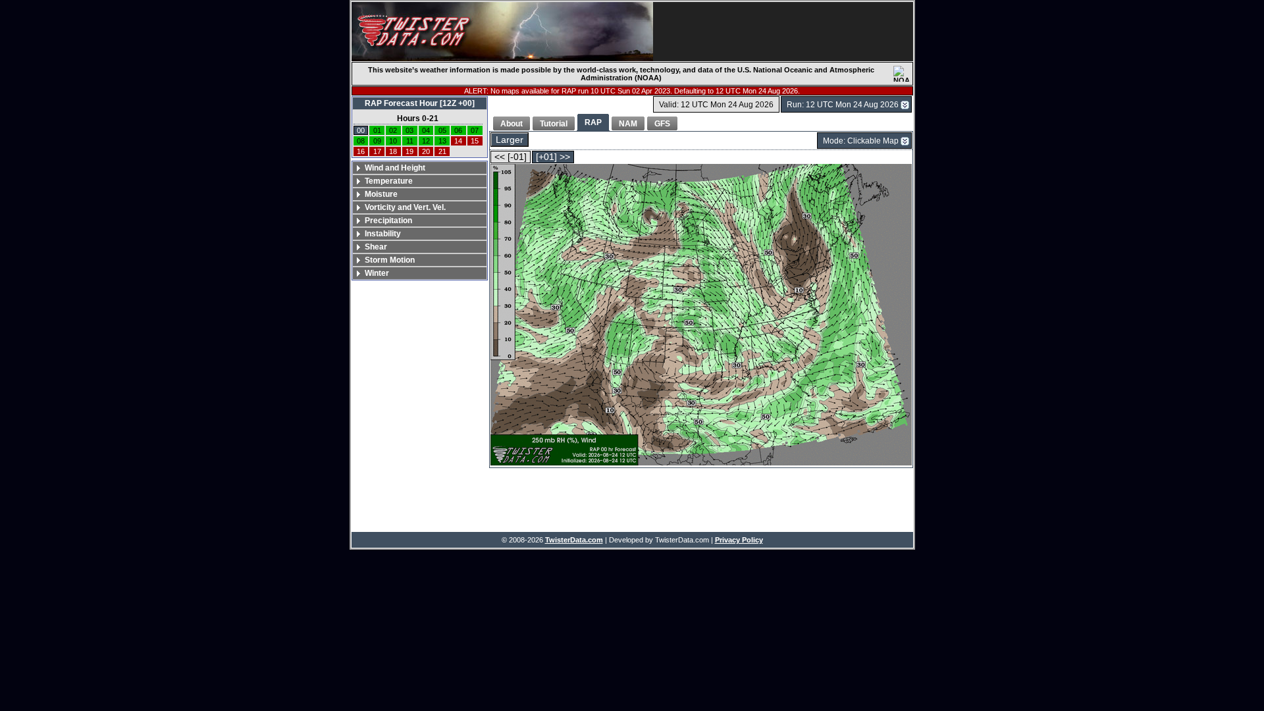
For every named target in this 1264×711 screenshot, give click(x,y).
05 (442, 130)
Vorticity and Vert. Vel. (405, 207)
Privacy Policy (739, 540)
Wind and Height (395, 167)
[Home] (502, 31)
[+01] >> (553, 157)
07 (475, 130)
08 (361, 141)
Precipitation (388, 220)
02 (393, 130)
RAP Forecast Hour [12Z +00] (420, 103)
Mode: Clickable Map (861, 140)
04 (426, 130)
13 (442, 141)
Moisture (381, 194)
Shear (376, 246)
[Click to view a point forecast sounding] (701, 315)
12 (426, 141)
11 (409, 141)
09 (377, 141)
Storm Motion (390, 260)
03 (409, 130)
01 (377, 130)
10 (393, 141)
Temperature (389, 181)
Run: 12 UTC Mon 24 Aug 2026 (843, 104)
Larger (509, 140)
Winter (377, 273)
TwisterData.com (574, 540)
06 (458, 130)
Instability (383, 233)
